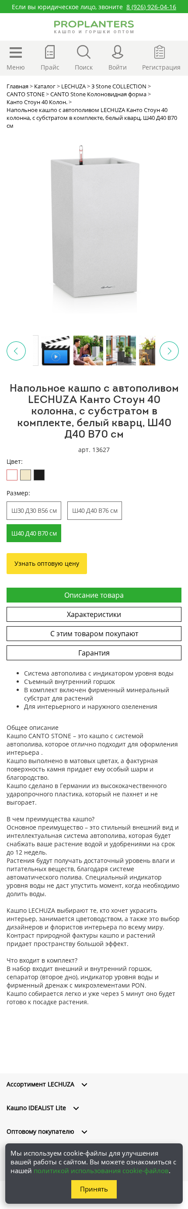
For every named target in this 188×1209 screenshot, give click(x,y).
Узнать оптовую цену (46, 563)
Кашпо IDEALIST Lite (36, 1108)
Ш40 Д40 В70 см (33, 533)
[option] (94, 225)
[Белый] (12, 475)
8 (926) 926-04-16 (151, 7)
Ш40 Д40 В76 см (94, 510)
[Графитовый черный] (39, 475)
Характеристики (94, 614)
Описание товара (94, 595)
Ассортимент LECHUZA (40, 1084)
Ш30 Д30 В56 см (33, 510)
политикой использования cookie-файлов (101, 1170)
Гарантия (94, 653)
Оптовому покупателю (40, 1131)
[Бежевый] (25, 475)
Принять (94, 1188)
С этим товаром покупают (94, 633)
